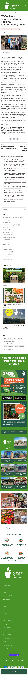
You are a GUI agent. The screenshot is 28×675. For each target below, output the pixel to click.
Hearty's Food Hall (7, 596)
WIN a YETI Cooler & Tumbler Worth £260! (14, 284)
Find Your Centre (7, 585)
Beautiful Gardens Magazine (10, 610)
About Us (5, 606)
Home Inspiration (19, 346)
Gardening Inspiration (9, 341)
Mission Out (6, 603)
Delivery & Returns (7, 624)
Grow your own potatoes (23, 147)
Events (14, 338)
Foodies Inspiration (8, 346)
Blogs (9, 338)
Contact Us (5, 648)
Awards (20, 338)
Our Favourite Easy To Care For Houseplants (8, 146)
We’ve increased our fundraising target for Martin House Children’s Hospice (14, 160)
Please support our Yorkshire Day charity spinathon (15, 182)
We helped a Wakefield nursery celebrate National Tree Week (15, 169)
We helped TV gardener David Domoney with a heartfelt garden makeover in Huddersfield (14, 173)
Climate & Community (10, 13)
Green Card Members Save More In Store (13, 431)
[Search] (24, 209)
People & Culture (7, 634)
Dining (4, 592)
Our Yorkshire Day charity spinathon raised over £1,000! (14, 178)
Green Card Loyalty (8, 645)
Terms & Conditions (7, 620)
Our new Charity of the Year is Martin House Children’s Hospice (14, 196)
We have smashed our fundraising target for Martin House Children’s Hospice (15, 165)
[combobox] (14, 209)
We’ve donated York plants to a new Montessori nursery (13, 200)
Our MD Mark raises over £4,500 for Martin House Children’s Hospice (13, 191)
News (7, 52)
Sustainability (17, 29)
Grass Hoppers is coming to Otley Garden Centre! (14, 326)
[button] (2, 5)
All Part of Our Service (8, 638)
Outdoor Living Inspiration (10, 349)
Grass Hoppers (6, 599)
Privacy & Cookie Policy (9, 631)
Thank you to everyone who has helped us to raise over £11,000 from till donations (14, 187)
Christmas (5, 613)
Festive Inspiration (8, 344)
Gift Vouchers (6, 641)
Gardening (5, 588)
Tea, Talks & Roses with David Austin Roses (13, 304)
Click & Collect (6, 627)
